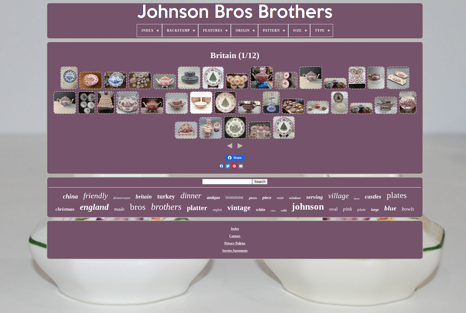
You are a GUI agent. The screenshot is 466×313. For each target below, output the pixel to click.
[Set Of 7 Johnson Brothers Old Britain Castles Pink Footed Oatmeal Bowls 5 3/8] (201, 113)
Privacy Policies (234, 243)
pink (347, 209)
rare (273, 210)
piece (266, 197)
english (217, 210)
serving (314, 197)
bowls (408, 209)
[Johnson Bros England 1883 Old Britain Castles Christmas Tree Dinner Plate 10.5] (213, 88)
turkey (166, 196)
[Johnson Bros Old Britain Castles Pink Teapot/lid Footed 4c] (376, 88)
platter (197, 208)
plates (397, 195)
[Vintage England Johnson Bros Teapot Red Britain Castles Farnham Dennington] (261, 88)
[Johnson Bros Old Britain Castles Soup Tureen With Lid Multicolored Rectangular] (386, 113)
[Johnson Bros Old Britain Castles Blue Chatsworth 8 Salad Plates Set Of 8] (69, 88)
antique (213, 197)
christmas (65, 209)
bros (138, 207)
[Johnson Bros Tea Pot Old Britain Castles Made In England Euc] (152, 113)
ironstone (234, 197)
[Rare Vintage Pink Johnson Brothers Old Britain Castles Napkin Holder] (186, 138)
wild (283, 210)
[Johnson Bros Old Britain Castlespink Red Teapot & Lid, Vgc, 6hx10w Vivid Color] (164, 88)
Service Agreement (235, 251)
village (338, 195)
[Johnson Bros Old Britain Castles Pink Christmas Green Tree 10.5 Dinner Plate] (225, 113)
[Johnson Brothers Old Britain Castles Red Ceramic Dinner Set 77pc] (106, 113)
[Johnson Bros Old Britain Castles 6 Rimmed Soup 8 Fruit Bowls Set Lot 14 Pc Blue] (189, 88)
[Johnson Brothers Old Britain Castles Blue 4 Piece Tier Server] (271, 113)
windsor (295, 198)
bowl (356, 198)
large (375, 210)
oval (333, 209)
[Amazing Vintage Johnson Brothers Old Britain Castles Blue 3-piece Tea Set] (335, 88)
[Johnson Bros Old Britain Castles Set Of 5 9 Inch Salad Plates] (86, 113)
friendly (95, 195)
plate (361, 209)
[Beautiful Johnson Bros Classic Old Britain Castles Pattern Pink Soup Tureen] (249, 113)
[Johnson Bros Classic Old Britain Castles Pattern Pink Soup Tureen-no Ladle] (177, 113)
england (94, 207)
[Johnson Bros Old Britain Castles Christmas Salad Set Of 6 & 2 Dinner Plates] (357, 88)
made (119, 209)
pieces (253, 198)
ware (280, 198)
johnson (308, 206)
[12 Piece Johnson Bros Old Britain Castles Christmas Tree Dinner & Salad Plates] (286, 88)
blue (390, 208)
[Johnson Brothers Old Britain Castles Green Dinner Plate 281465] (235, 138)
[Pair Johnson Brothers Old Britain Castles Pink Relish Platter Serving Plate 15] (398, 88)
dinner (190, 195)
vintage (239, 208)
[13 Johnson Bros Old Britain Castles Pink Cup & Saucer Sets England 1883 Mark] (210, 138)
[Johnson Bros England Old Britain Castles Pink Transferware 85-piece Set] (140, 88)
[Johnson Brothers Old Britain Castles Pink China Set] (91, 88)
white (260, 209)
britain (144, 196)
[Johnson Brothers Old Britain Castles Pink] (260, 138)
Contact (234, 236)
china (70, 196)
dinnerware (121, 198)
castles (373, 196)
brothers (166, 207)
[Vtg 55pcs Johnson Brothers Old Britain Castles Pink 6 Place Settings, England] (293, 113)
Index (235, 229)
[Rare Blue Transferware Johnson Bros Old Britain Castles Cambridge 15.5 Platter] (115, 88)
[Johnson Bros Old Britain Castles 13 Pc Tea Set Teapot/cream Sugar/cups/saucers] (408, 113)
